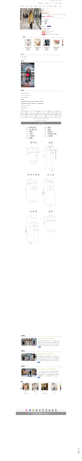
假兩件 (41, 397)
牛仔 (36, 397)
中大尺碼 (34, 396)
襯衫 (38, 397)
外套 (31, 396)
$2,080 (45, 393)
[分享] (79, 449)
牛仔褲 (26, 397)
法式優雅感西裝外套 (25, 390)
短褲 (58, 397)
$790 (35, 393)
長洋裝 (41, 396)
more (39, 362)
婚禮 (51, 396)
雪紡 (30, 397)
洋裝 (36, 396)
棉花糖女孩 (48, 396)
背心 (43, 397)
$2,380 (26, 393)
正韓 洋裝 (49, 397)
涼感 (28, 397)
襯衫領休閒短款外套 (54, 390)
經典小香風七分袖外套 (44, 390)
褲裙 (53, 396)
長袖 (25, 396)
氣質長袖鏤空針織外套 (35, 390)
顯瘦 (45, 396)
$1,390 (54, 393)
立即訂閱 (27, 406)
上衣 (38, 396)
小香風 (43, 396)
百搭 (45, 397)
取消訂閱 (33, 406)
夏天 (47, 397)
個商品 (61, 3)
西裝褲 (34, 397)
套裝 (55, 396)
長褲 (52, 397)
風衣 (27, 396)
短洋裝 (56, 397)
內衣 (32, 397)
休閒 (29, 396)
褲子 (57, 396)
